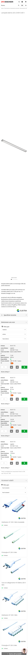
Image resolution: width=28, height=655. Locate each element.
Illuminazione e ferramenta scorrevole (11, 8)
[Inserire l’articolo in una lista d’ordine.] (17, 367)
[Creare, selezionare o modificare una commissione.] (11, 367)
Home (2, 8)
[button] (24, 651)
